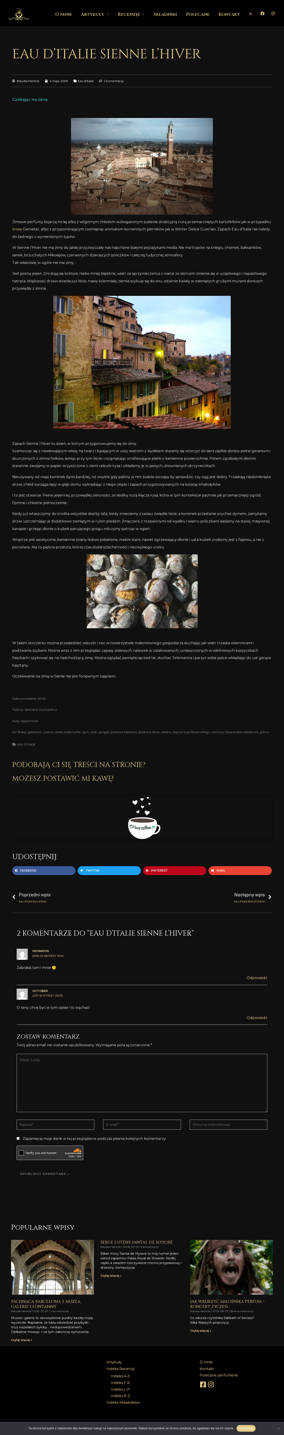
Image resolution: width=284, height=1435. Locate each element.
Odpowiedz (257, 978)
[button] (251, 14)
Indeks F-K (120, 1383)
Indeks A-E (120, 1376)
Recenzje (129, 14)
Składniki (165, 14)
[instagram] (212, 1384)
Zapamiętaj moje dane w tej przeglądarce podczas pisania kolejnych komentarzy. (94, 1139)
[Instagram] (273, 14)
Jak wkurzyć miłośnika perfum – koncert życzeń (227, 1304)
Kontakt (229, 14)
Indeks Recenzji (120, 1369)
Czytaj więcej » (21, 1340)
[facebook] (204, 1384)
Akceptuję (246, 1428)
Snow (17, 229)
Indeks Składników (123, 1402)
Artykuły (92, 14)
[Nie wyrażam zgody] (278, 1428)
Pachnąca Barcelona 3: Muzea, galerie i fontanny (46, 1304)
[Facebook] (262, 14)
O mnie (63, 14)
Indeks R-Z (120, 1396)
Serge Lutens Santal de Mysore (137, 1242)
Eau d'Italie (86, 81)
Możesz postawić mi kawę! (63, 778)
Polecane (198, 14)
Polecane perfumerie (219, 1375)
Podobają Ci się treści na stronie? (79, 765)
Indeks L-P (120, 1389)
